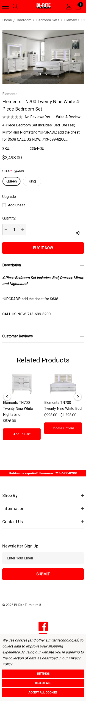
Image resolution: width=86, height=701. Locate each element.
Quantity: (9, 218)
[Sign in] (69, 6)
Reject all (43, 683)
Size (13, 171)
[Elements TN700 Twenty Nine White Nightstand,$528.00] (22, 383)
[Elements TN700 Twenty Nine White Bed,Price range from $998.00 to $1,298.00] (63, 383)
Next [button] (54, 74)
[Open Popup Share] (78, 233)
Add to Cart (22, 434)
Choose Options (63, 428)
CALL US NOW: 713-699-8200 (26, 314)
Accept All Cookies (43, 692)
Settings (43, 673)
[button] (43, 473)
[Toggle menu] (5, 6)
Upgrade (9, 196)
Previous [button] (32, 74)
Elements (9, 94)
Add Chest (16, 205)
